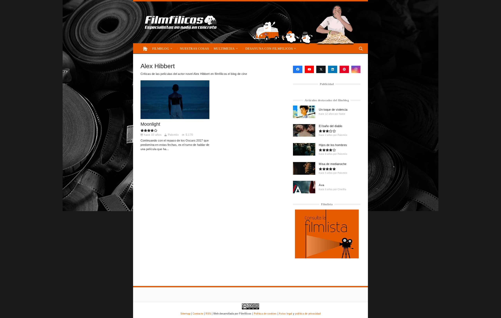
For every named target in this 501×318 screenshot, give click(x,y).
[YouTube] (309, 69)
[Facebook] (297, 69)
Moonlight (150, 124)
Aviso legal (285, 313)
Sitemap (185, 313)
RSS (208, 313)
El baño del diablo (330, 126)
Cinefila (342, 189)
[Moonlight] (175, 99)
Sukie (342, 114)
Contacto (198, 313)
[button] (171, 48)
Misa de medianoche (332, 164)
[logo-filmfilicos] (181, 22)
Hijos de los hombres (333, 145)
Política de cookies (265, 313)
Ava (321, 185)
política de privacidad (308, 313)
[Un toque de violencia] (304, 112)
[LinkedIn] (332, 69)
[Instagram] (356, 69)
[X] (321, 69)
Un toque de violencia (333, 109)
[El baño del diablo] (304, 130)
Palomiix (173, 134)
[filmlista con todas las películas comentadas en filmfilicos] (327, 257)
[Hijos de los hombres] (304, 149)
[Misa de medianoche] (304, 168)
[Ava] (304, 187)
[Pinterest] (344, 69)
